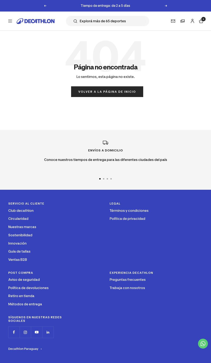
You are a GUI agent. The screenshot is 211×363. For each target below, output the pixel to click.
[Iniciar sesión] (192, 20)
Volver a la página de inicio (107, 91)
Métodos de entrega (25, 304)
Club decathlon (21, 210)
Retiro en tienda (21, 296)
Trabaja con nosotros (127, 288)
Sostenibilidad (20, 235)
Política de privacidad (127, 219)
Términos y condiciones (129, 210)
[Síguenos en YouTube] (36, 332)
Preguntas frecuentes (128, 280)
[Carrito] (201, 20)
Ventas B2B (17, 260)
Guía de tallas (19, 251)
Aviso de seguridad (24, 280)
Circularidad (18, 219)
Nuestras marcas (22, 227)
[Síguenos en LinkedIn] (48, 332)
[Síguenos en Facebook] (14, 332)
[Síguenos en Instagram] (25, 332)
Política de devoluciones (28, 288)
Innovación (17, 243)
